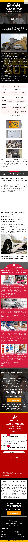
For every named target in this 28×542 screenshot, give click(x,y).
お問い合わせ (18, 534)
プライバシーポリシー (20, 536)
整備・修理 (4, 534)
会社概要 (17, 533)
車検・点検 (4, 536)
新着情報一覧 (13, 452)
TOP (2, 531)
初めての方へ (4, 533)
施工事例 (17, 531)
